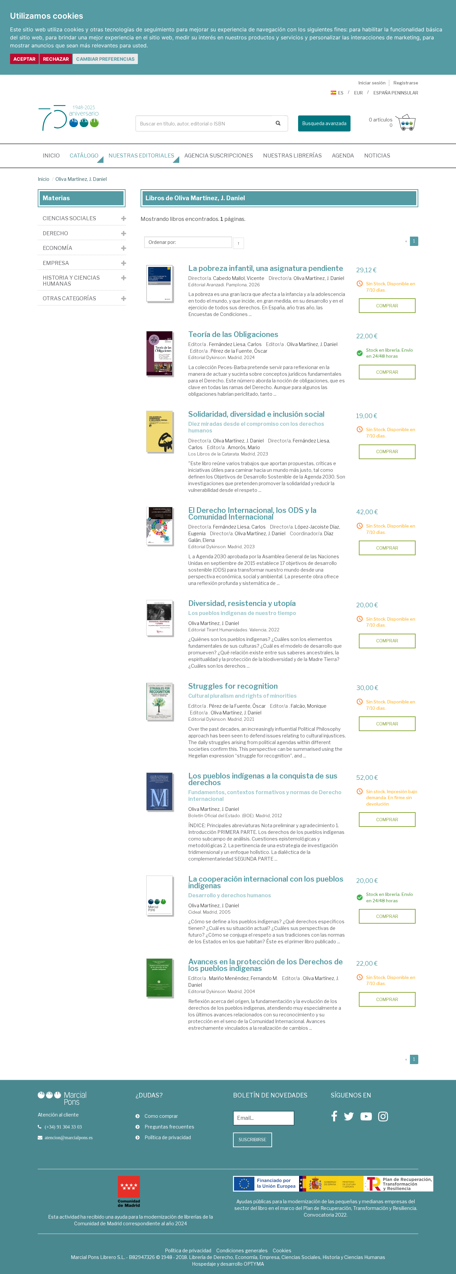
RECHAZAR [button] (56, 59)
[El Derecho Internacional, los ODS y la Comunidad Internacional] (160, 526)
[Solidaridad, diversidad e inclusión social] (160, 431)
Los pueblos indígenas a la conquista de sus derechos (262, 779)
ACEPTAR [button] (24, 59)
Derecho (55, 234)
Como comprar (161, 1116)
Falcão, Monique (308, 706)
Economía (57, 248)
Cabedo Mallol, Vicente (238, 278)
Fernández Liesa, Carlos (235, 344)
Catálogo (84, 155)
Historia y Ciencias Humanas (71, 281)
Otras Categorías (69, 299)
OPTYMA (254, 1264)
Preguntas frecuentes (169, 1127)
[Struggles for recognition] (160, 701)
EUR (358, 92)
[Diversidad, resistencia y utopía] (160, 618)
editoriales (141, 155)
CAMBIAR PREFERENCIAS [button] (105, 59)
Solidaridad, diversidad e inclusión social (256, 414)
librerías (292, 155)
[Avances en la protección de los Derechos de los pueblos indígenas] (160, 977)
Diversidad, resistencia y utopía (242, 603)
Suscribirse (252, 1139)
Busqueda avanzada (324, 123)
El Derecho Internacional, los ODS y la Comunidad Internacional (252, 513)
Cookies (282, 1250)
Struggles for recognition (233, 686)
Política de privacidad (168, 1137)
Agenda (343, 155)
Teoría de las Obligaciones (233, 334)
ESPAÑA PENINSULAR (396, 92)
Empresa (56, 263)
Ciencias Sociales (69, 219)
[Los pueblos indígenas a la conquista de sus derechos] (160, 791)
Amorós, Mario (244, 447)
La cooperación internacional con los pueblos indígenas (266, 882)
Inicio (54, 155)
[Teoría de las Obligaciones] (160, 353)
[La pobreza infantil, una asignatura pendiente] (160, 283)
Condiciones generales (242, 1250)
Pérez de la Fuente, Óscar (239, 351)
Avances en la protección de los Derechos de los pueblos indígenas (265, 965)
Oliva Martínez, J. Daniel (81, 179)
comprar (387, 305)
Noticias (377, 155)
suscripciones (218, 155)
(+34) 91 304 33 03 (63, 1127)
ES (341, 92)
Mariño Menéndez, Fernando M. (243, 978)
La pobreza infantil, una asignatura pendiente (265, 268)
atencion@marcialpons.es (68, 1137)
